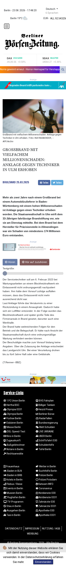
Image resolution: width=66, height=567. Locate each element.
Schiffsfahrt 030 (47, 440)
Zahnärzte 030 (46, 501)
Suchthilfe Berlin (47, 470)
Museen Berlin (14, 493)
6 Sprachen (52, 12)
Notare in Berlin (14, 449)
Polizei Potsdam (47, 479)
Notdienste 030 (47, 493)
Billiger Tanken (46, 405)
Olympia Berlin (14, 414)
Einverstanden (43, 562)
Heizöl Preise (45, 409)
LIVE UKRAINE (46, 431)
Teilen (45, 182)
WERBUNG (32, 533)
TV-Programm (15, 501)
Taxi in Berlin (13, 515)
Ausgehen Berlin (15, 510)
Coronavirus (45, 488)
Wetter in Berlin (47, 466)
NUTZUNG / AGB (51, 528)
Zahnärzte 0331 (47, 506)
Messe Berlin (13, 427)
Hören (11, 262)
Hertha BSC (12, 405)
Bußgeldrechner (15, 444)
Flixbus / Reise (14, 484)
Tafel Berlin (44, 449)
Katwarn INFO (45, 484)
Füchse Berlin (13, 418)
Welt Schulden (47, 427)
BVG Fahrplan (46, 400)
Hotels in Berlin (14, 479)
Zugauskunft (13, 440)
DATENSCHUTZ (13, 528)
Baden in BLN (14, 470)
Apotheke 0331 (47, 515)
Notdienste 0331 (47, 497)
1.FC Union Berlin (15, 400)
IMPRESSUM (32, 528)
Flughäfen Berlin (16, 497)
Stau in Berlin (13, 506)
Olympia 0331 (14, 409)
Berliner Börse (46, 414)
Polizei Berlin (45, 475)
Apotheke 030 (46, 510)
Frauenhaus (12, 466)
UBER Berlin (45, 436)
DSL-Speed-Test (15, 431)
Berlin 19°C (16, 18)
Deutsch (51, 9)
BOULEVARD (9, 182)
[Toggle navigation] (7, 26)
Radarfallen (45, 418)
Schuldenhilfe (46, 444)
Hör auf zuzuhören (35, 262)
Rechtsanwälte (14, 453)
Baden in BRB (14, 475)
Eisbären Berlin (14, 422)
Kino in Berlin (13, 436)
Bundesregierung (48, 422)
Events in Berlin (14, 488)
